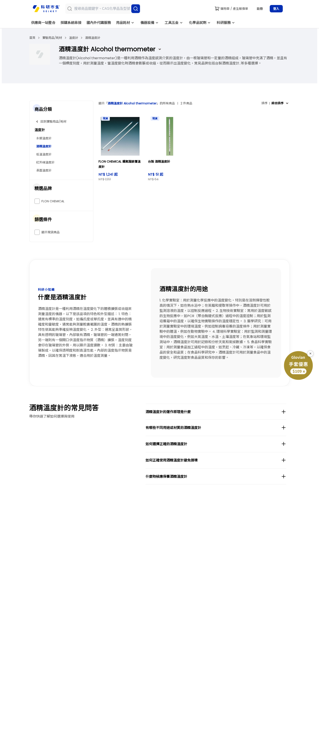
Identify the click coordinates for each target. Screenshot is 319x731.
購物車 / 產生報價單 (234, 9)
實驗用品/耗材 (52, 38)
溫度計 (73, 38)
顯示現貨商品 (50, 232)
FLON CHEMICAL (52, 201)
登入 (276, 9)
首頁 (32, 38)
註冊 (260, 9)
